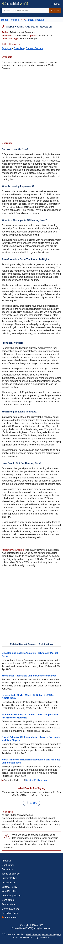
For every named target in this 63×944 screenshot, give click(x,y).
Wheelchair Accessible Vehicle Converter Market (29, 675)
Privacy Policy (9, 878)
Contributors (8, 899)
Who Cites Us (9, 891)
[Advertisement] (31, 106)
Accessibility (8, 882)
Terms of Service (11, 873)
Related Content (34, 48)
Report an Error (10, 913)
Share (33, 802)
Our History (8, 865)
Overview (19, 48)
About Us (6, 860)
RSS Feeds (10, 917)
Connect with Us (10, 908)
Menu (56, 4)
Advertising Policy (11, 895)
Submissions (8, 904)
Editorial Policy (9, 886)
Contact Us (8, 869)
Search (55, 10)
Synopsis (6, 48)
